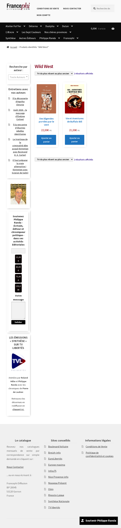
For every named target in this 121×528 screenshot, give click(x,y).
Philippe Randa (47, 38)
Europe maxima (56, 464)
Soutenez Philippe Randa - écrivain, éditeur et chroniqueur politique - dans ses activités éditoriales (18, 230)
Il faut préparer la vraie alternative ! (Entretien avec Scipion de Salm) (20, 166)
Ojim (50, 489)
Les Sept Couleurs (31, 32)
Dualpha (49, 26)
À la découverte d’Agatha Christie (20, 101)
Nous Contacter (72, 8)
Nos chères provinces (55, 32)
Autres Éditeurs (27, 38)
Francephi (68, 38)
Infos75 (52, 470)
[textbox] (18, 77)
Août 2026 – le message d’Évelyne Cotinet (20, 115)
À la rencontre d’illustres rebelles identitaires (20, 129)
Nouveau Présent (57, 483)
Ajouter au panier (46, 140)
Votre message (18, 297)
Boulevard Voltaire (58, 446)
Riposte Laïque (56, 495)
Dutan (65, 26)
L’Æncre (10, 32)
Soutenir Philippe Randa (101, 520)
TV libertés (54, 507)
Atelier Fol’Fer (13, 26)
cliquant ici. (18, 409)
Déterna (33, 26)
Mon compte (43, 15)
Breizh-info (54, 452)
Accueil (13, 47)
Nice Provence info (58, 476)
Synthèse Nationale (58, 501)
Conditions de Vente (48, 8)
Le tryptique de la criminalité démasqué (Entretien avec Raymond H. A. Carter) (20, 147)
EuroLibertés (55, 458)
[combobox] (18, 77)
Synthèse (11, 38)
